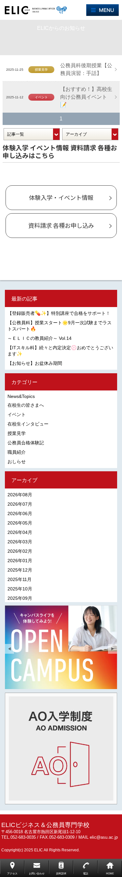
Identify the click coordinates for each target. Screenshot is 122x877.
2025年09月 (19, 598)
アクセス (12, 873)
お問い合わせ (37, 873)
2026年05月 (19, 522)
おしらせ (16, 461)
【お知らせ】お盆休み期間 (34, 363)
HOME (110, 873)
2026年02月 (19, 551)
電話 (85, 873)
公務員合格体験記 (25, 442)
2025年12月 (19, 570)
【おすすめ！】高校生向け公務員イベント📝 (86, 96)
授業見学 (16, 433)
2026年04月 (19, 532)
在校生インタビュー (27, 423)
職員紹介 (16, 452)
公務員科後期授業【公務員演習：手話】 (86, 69)
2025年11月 (19, 579)
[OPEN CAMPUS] (61, 647)
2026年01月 (19, 560)
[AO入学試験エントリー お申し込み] (61, 748)
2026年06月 (19, 513)
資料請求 (61, 873)
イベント (16, 414)
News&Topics (21, 396)
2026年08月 (19, 494)
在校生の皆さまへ (25, 405)
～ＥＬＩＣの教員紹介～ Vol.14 (39, 338)
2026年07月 (19, 504)
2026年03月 (19, 541)
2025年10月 (19, 588)
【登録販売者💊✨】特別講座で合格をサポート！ (58, 313)
